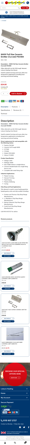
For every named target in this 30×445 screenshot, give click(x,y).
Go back (4, 20)
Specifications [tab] (5, 110)
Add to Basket (16, 93)
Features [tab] (15, 107)
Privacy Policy (20, 439)
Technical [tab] (4, 113)
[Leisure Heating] (15, 2)
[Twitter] (24, 427)
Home (2, 16)
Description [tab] (4, 107)
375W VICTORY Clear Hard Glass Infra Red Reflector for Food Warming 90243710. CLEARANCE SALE (15, 244)
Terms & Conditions (11, 439)
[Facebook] (28, 427)
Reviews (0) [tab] (17, 110)
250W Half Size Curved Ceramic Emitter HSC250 (14, 310)
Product (6, 16)
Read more (7, 288)
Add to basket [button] (7, 256)
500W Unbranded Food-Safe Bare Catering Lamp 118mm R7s (12, 343)
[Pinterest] (20, 427)
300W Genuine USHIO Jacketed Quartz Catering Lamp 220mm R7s (13, 277)
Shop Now (14, 377)
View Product (7, 253)
